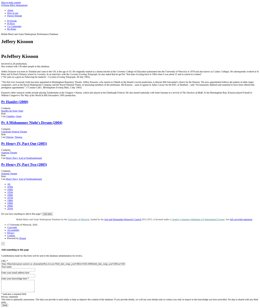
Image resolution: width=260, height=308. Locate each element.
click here (47, 214)
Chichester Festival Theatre (14, 131)
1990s (10, 203)
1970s (10, 197)
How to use (12, 13)
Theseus (18, 137)
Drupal (22, 238)
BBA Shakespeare (19, 5)
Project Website (14, 15)
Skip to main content (11, 2)
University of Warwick (78, 219)
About (10, 10)
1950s (10, 192)
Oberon (9, 137)
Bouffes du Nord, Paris (12, 111)
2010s (10, 208)
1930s (10, 187)
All (8, 184)
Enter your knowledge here (15, 278)
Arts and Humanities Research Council (123, 219)
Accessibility (13, 230)
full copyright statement (241, 219)
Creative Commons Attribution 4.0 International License (198, 219)
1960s (10, 195)
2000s (10, 206)
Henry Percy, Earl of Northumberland (24, 158)
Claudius (10, 116)
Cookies (11, 235)
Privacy (10, 233)
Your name (6, 266)
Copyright (12, 227)
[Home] (5, 5)
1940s (10, 189)
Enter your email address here (15, 272)
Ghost (18, 116)
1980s (10, 200)
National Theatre (9, 152)
